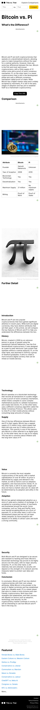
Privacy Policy (34, 703)
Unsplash (35, 156)
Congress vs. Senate (10, 684)
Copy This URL (20, 93)
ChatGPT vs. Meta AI (10, 680)
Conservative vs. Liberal (11, 666)
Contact (36, 698)
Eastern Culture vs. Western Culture (15, 658)
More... (4, 691)
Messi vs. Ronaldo (9, 673)
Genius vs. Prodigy (9, 662)
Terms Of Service (33, 700)
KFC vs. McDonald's (9, 688)
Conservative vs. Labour (11, 677)
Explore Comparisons (30, 3)
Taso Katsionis (27, 279)
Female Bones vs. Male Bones (13, 655)
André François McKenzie (23, 156)
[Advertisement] (20, 621)
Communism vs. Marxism (11, 669)
